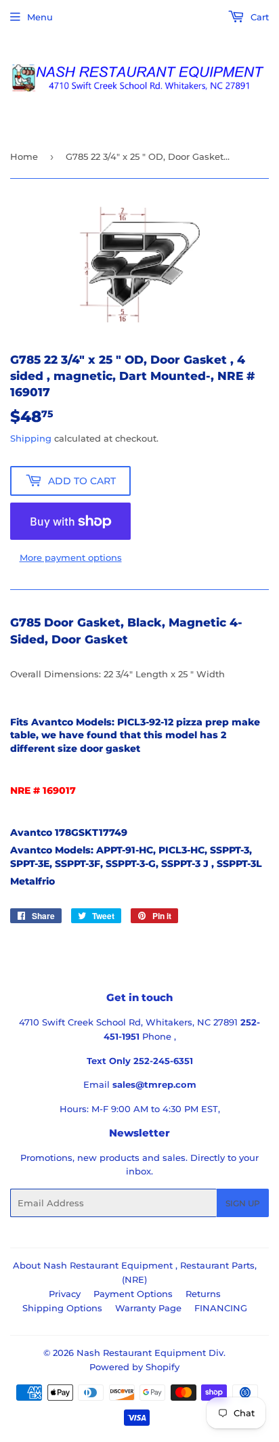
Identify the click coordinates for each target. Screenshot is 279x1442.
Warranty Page (148, 1307)
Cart (258, 17)
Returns (203, 1293)
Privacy (65, 1293)
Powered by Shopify (134, 1366)
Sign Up (243, 1203)
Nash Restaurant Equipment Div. (151, 1352)
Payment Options (133, 1293)
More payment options (71, 557)
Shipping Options (62, 1307)
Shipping (30, 438)
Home (24, 156)
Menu (40, 17)
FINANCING (220, 1307)
